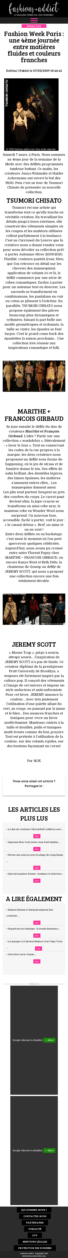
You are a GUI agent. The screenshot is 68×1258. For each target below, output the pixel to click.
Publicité (34, 1229)
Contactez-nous (34, 1216)
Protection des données (34, 1248)
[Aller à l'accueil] (34, 8)
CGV (35, 1235)
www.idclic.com (39, 1256)
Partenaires (35, 1222)
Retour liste (34, 26)
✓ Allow (49, 1040)
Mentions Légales (34, 1241)
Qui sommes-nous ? (34, 1209)
